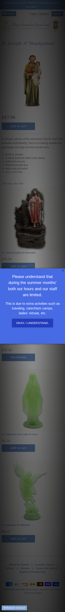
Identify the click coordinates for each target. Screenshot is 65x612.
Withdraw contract (14, 607)
